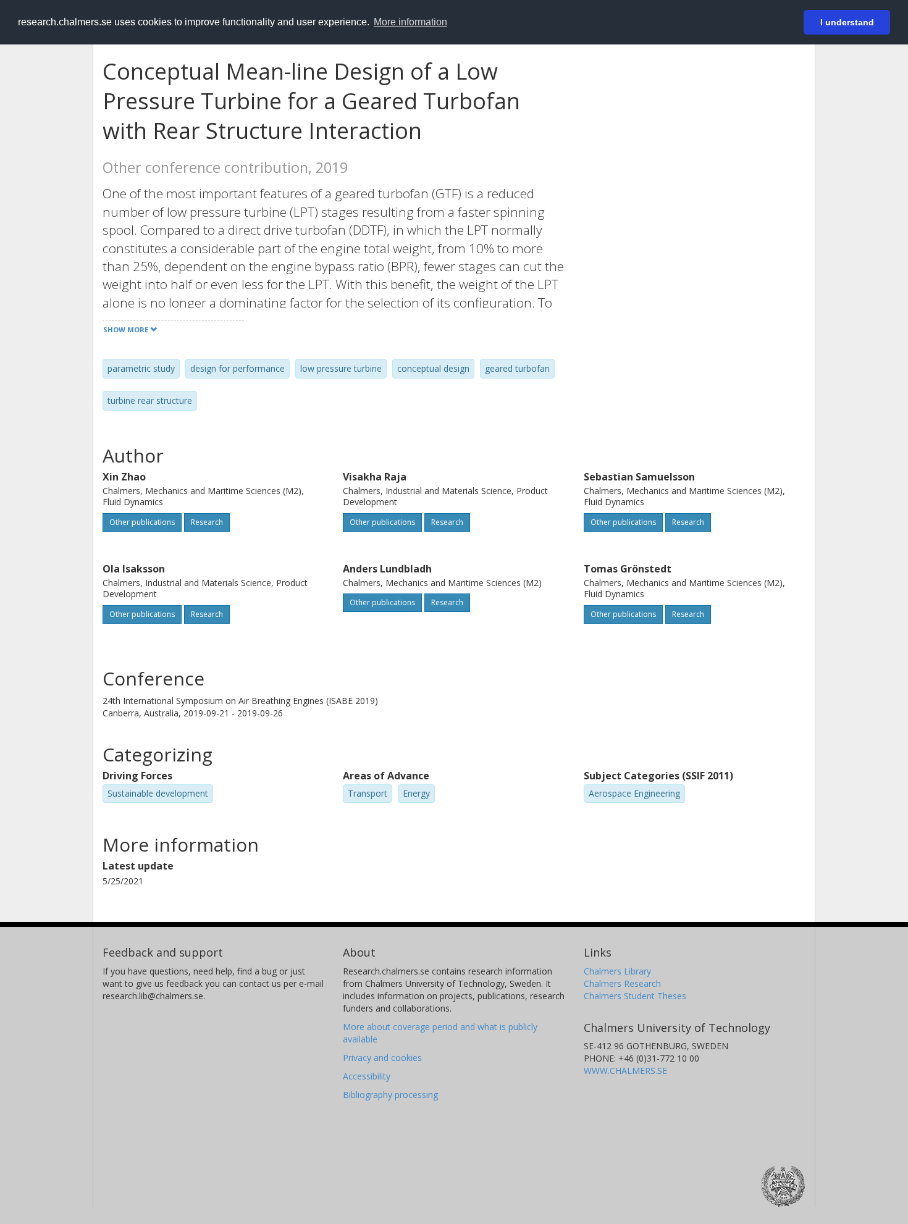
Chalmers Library (617, 971)
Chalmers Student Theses (635, 996)
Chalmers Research (622, 983)
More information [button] (410, 22)
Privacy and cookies (382, 1057)
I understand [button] (847, 22)
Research (207, 522)
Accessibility (366, 1076)
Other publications (142, 522)
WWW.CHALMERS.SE (625, 1070)
